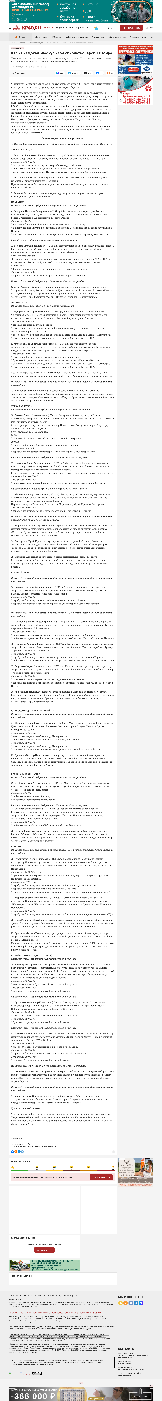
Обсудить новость (101, 1177)
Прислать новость (131, 28)
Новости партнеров (70, 1360)
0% (13, 1169)
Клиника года (98, 37)
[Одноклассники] (15, 1151)
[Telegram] (22, 1151)
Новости (48, 27)
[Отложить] (41, 67)
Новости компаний (21, 1276)
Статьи (84, 27)
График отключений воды (76, 37)
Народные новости (66, 27)
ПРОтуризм (56, 37)
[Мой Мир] (19, 1151)
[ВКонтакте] (12, 1151)
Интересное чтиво (138, 37)
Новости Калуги (36, 43)
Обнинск (17, 29)
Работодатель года (117, 37)
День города (41, 37)
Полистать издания (16, 1299)
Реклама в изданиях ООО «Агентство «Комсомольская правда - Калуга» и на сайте (55, 1312)
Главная (12, 43)
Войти (151, 28)
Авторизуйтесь (44, 1250)
